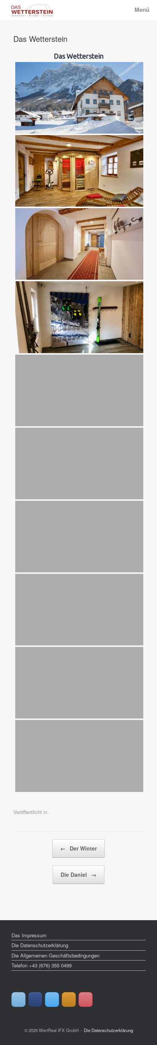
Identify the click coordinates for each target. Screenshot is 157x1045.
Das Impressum (28, 935)
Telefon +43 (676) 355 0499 (41, 965)
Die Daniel (78, 874)
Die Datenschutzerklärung (39, 945)
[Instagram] (69, 999)
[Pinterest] (85, 999)
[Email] (18, 999)
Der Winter (78, 848)
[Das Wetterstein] (33, 10)
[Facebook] (35, 999)
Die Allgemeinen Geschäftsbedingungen (55, 955)
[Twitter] (52, 999)
